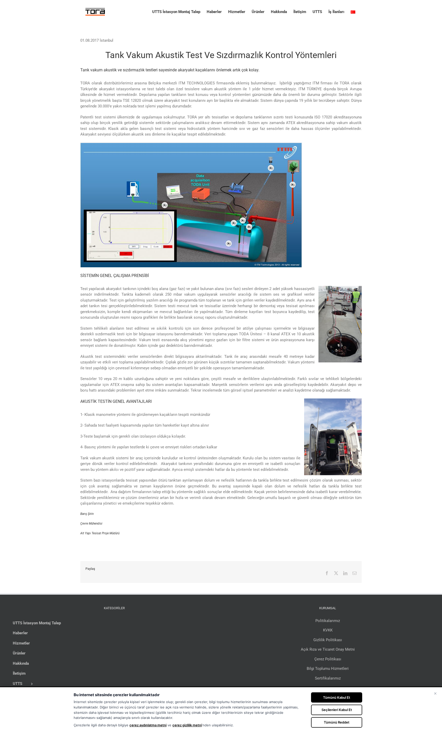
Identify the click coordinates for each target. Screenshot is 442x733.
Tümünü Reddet (336, 722)
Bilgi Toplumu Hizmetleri (328, 668)
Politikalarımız (327, 620)
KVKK (328, 630)
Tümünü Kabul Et (336, 697)
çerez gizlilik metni (187, 725)
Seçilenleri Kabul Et (337, 710)
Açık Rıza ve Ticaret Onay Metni (328, 649)
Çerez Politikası (327, 659)
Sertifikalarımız (328, 678)
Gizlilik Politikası (327, 640)
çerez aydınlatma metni (148, 725)
